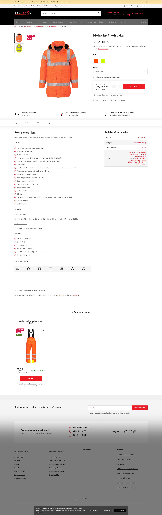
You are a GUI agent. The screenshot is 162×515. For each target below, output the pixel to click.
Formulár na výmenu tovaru (57, 461)
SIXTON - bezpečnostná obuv (125, 474)
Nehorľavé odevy (140, 143)
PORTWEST (119, 95)
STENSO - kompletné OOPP (125, 455)
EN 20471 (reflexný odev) (141, 163)
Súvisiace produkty (43, 123)
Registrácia (143, 6)
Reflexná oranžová (29, 361)
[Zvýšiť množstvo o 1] (120, 86)
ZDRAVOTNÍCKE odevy (124, 478)
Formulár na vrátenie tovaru (57, 464)
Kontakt (25, 6)
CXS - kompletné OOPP (124, 459)
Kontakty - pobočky (81, 499)
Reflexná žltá (33, 361)
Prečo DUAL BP (19, 457)
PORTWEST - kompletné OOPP (126, 483)
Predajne (17, 6)
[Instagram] (130, 431)
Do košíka (134, 87)
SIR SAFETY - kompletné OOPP (126, 488)
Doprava (17, 464)
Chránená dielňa (36, 6)
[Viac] (142, 22)
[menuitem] (18, 22)
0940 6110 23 (79, 435)
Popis (16, 123)
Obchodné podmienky (55, 468)
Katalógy (55, 6)
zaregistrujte (76, 295)
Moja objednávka (54, 475)
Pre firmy (46, 6)
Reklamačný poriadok (55, 457)
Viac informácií (103, 49)
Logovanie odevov (19, 475)
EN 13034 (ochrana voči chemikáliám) (137, 154)
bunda (144, 148)
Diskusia (28, 123)
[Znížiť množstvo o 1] (114, 86)
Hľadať (98, 13)
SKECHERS (120, 464)
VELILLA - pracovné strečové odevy (127, 469)
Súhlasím (121, 510)
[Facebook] (125, 431)
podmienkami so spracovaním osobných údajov (118, 413)
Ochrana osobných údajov (56, 471)
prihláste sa (61, 295)
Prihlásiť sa (139, 408)
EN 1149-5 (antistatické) (138, 159)
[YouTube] (134, 431)
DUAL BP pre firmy (20, 471)
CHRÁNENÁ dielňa (20, 478)
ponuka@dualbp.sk (81, 427)
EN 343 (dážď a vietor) (137, 161)
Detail (31, 378)
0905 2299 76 (113, 13)
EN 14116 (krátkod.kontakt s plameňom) (138, 156)
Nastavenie (93, 510)
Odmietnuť (107, 510)
